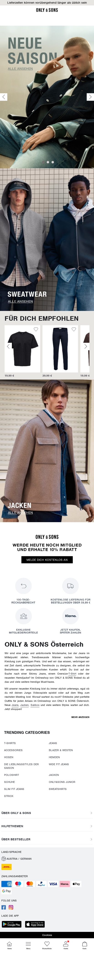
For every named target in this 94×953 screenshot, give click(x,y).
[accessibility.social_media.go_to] (3, 909)
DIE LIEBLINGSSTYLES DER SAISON (21, 766)
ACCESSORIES (13, 750)
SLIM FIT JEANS (14, 789)
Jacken (24, 705)
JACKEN (54, 775)
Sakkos (35, 705)
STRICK (8, 796)
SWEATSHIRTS (58, 789)
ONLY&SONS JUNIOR (62, 782)
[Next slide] (90, 97)
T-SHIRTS (10, 743)
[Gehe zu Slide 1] (43, 162)
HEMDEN (54, 757)
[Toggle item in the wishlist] (35, 330)
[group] (22, 351)
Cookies (47, 935)
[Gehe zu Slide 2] (48, 162)
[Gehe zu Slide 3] (52, 162)
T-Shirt (72, 673)
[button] (22, 348)
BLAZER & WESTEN (61, 750)
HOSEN (8, 757)
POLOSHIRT (11, 775)
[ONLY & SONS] (47, 11)
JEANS (53, 743)
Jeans (15, 705)
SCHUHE (9, 782)
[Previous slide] (3, 97)
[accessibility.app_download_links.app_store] (36, 924)
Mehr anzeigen (80, 717)
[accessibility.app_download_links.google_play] (13, 924)
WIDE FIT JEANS (59, 764)
